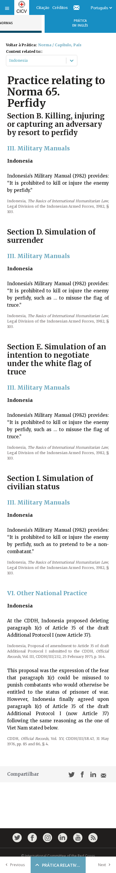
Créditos (60, 7)
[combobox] (9, 60)
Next (102, 864)
